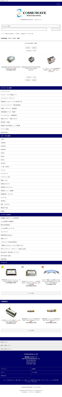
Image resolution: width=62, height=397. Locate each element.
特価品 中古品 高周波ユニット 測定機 (12, 33)
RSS (33, 381)
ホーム (3, 33)
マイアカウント (4, 368)
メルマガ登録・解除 (54, 380)
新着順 (35, 43)
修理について (4, 238)
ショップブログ (28, 381)
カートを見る (34, 372)
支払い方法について (11, 380)
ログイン (2, 372)
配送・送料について (19, 380)
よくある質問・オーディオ (7, 228)
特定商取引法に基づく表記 (35, 380)
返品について (26, 380)
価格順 (31, 43)
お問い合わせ (3, 375)
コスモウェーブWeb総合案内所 (9, 242)
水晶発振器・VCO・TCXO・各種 (27, 33)
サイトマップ (4, 231)
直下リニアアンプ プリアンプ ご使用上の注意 (13, 249)
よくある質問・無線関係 (7, 221)
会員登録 (33, 368)
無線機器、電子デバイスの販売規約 (10, 218)
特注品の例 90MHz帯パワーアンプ (10, 252)
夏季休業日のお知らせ (6, 235)
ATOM (36, 381)
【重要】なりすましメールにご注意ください (12, 245)
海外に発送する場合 (6, 255)
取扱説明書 (3, 259)
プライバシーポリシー (46, 380)
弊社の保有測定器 (5, 225)
